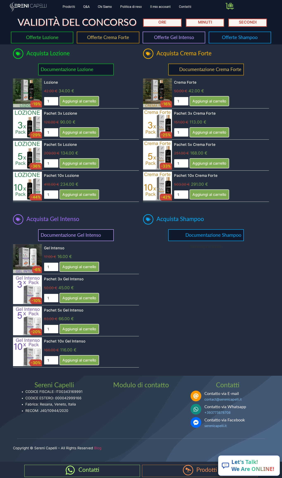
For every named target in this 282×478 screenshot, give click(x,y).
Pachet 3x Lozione (60, 113)
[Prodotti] (188, 470)
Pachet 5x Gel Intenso (63, 310)
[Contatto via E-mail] (196, 396)
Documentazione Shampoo (213, 235)
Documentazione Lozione (67, 69)
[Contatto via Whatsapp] (196, 409)
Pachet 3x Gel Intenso (64, 279)
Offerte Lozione (42, 37)
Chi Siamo (105, 7)
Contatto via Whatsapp (225, 407)
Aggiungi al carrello (79, 101)
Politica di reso (131, 7)
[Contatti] (70, 470)
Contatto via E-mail (221, 394)
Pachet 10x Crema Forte (196, 175)
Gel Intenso (54, 248)
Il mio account (160, 7)
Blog (97, 448)
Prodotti (69, 7)
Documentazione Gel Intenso (71, 235)
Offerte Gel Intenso (174, 37)
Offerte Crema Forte (108, 37)
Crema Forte (185, 82)
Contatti (185, 7)
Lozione (51, 82)
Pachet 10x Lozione (61, 175)
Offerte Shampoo (240, 37)
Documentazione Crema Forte (210, 69)
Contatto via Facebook (224, 420)
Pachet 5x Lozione (60, 144)
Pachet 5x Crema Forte (195, 144)
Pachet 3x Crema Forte (195, 113)
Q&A (86, 7)
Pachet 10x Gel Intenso (64, 341)
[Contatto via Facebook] (196, 422)
